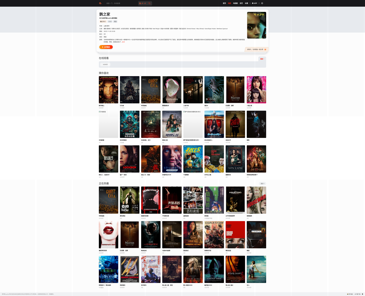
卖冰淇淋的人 (208, 140)
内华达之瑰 (207, 175)
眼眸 (248, 140)
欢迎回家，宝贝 (145, 140)
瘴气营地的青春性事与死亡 (191, 140)
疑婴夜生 (228, 175)
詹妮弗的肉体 (103, 250)
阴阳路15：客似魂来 (105, 285)
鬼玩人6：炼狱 (145, 175)
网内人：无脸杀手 (104, 175)
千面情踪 (186, 175)
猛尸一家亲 (123, 175)
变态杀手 (228, 140)
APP (255, 3)
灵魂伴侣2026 (166, 175)
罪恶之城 (165, 140)
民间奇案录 (123, 140)
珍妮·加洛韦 (182, 28)
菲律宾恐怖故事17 (252, 175)
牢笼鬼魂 (101, 216)
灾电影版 (101, 140)
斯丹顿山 (101, 105)
